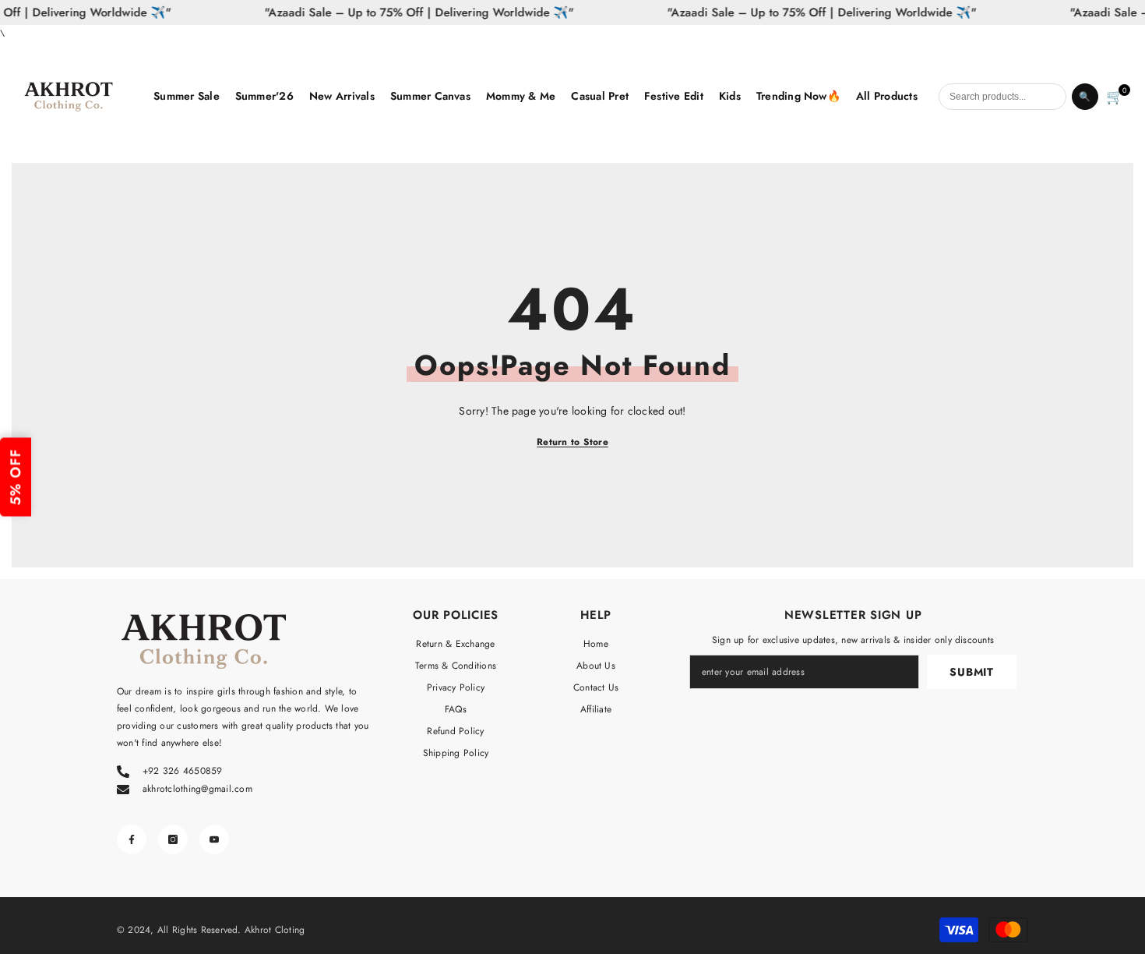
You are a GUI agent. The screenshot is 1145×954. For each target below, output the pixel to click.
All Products (887, 96)
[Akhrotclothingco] (80, 96)
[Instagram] (173, 839)
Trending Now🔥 (798, 96)
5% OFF (15, 477)
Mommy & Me (520, 96)
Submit (971, 672)
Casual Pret (600, 96)
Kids (730, 96)
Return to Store (572, 442)
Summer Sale (186, 96)
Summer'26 (264, 96)
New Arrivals (342, 96)
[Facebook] (131, 839)
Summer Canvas (430, 96)
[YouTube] (214, 839)
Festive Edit (673, 96)
